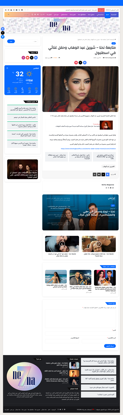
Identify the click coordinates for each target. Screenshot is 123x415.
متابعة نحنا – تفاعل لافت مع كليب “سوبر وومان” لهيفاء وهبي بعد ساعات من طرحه (23, 175)
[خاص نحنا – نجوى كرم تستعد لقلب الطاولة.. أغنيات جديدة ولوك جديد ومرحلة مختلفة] (74, 381)
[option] (80, 212)
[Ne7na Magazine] (61, 25)
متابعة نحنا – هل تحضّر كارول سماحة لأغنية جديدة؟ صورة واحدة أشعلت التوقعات (78, 126)
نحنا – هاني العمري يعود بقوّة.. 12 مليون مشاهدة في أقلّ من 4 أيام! (94, 213)
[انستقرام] (106, 188)
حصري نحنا (91, 14)
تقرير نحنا (73, 14)
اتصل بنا (49, 14)
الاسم (114, 330)
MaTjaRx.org (80, 409)
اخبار (107, 14)
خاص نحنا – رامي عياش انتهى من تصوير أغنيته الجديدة (83, 10)
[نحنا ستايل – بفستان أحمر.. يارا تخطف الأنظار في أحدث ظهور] (74, 373)
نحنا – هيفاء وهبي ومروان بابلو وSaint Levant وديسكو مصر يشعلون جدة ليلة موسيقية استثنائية (105, 289)
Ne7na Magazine (110, 57)
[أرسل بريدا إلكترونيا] (103, 57)
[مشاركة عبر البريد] (99, 174)
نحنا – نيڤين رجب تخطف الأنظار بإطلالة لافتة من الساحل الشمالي (57, 286)
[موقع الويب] (113, 188)
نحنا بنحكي (100, 14)
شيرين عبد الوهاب (108, 166)
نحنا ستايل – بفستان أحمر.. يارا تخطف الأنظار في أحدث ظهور (56, 372)
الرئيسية (113, 14)
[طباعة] (94, 174)
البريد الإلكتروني (111, 338)
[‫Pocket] (76, 62)
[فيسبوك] (85, 62)
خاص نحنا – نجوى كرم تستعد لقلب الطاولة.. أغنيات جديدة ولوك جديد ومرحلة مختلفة (56, 380)
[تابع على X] (104, 57)
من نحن (56, 14)
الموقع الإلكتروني (75, 338)
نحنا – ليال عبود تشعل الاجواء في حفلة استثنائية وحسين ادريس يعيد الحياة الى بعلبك (80, 288)
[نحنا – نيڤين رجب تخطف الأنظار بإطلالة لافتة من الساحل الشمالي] (56, 276)
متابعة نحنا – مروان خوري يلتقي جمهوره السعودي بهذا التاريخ (57, 364)
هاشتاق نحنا (82, 14)
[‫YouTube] (27, 57)
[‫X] (80, 62)
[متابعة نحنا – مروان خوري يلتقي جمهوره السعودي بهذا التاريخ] (74, 365)
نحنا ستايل (64, 14)
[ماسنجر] (3, 37)
